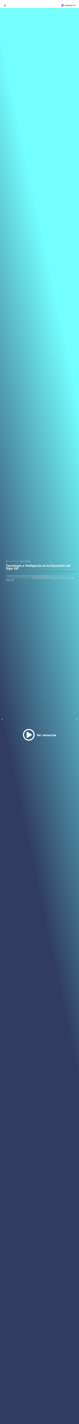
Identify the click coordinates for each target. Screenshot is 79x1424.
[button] (5, 5)
